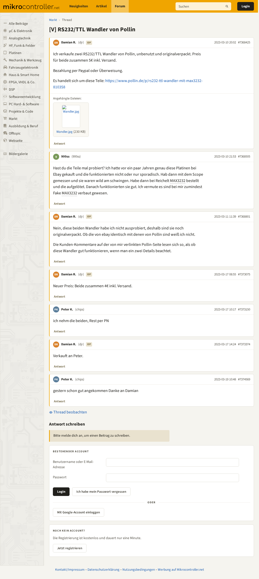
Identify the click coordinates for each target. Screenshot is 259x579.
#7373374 (244, 344)
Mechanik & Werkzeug (25, 60)
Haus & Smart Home (24, 74)
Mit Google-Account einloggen (78, 512)
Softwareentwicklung (24, 96)
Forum (120, 6)
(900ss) (76, 156)
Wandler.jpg (64, 131)
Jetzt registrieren (69, 548)
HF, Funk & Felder (22, 45)
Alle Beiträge (18, 23)
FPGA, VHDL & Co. (22, 82)
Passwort (60, 477)
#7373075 (244, 274)
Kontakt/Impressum (69, 569)
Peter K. (67, 309)
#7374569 (244, 379)
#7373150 (244, 309)
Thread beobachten (70, 412)
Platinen (15, 53)
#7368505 (244, 156)
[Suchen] (227, 6)
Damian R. (68, 42)
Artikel (101, 6)
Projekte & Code (21, 111)
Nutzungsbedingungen (138, 569)
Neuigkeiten (78, 6)
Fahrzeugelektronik (23, 67)
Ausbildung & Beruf (23, 126)
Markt (13, 118)
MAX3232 (177, 180)
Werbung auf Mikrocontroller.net (181, 569)
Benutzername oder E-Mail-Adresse (73, 464)
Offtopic (14, 133)
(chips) (79, 309)
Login (246, 6)
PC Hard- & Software (24, 104)
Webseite (16, 140)
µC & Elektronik (20, 31)
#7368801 (244, 216)
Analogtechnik (20, 38)
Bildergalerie (18, 153)
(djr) (81, 42)
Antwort (59, 143)
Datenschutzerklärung (103, 569)
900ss (65, 156)
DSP (12, 89)
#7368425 (244, 42)
